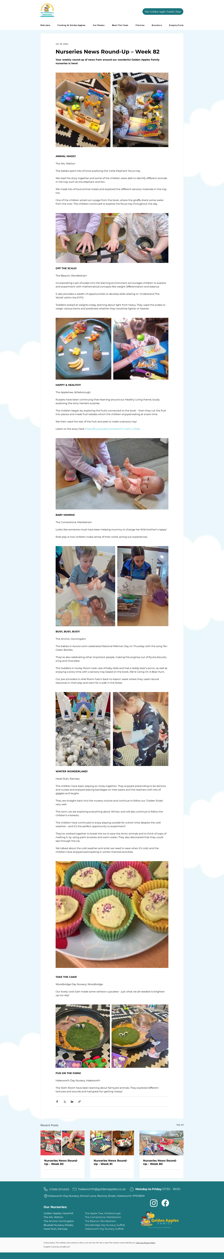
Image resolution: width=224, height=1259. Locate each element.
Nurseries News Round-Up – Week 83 (61, 1162)
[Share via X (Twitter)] (64, 1101)
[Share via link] (79, 1101)
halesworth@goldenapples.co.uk (102, 1189)
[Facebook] (165, 1203)
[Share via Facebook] (57, 1101)
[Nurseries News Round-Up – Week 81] (112, 1143)
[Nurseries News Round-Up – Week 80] (161, 1143)
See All (180, 1124)
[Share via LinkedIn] (72, 1101)
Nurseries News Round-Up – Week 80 (160, 1162)
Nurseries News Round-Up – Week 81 (110, 1162)
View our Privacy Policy (145, 1243)
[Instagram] (154, 1203)
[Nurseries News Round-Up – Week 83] (63, 1143)
